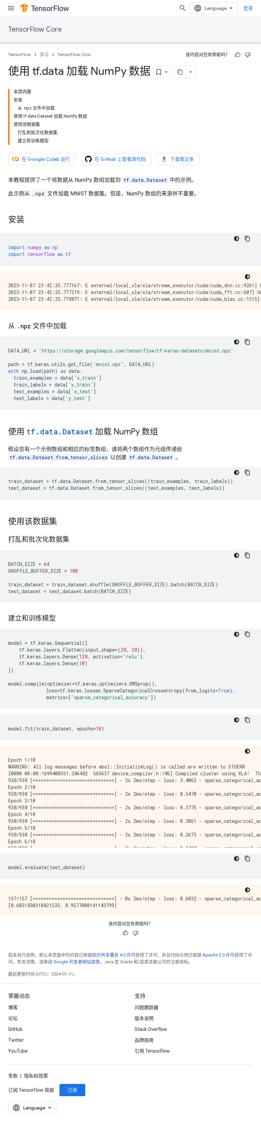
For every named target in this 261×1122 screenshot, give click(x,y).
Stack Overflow (151, 1029)
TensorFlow (19, 54)
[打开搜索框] (183, 8)
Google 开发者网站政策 (76, 961)
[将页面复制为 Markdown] (180, 72)
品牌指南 (144, 1040)
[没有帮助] (248, 55)
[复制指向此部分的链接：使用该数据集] (64, 522)
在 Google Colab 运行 (46, 159)
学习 (44, 54)
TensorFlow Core (35, 29)
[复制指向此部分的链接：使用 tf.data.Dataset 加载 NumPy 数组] (165, 432)
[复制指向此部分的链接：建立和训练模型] (62, 619)
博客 (13, 1007)
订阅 (72, 1090)
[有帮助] (237, 55)
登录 (248, 8)
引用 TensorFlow (152, 1051)
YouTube (18, 1051)
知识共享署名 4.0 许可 (113, 954)
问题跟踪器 (146, 1007)
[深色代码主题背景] (236, 238)
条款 (13, 1075)
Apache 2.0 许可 (218, 954)
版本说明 (144, 1018)
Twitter (16, 1040)
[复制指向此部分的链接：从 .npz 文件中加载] (73, 327)
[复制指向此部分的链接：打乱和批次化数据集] (76, 540)
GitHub (15, 1029)
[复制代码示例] (247, 238)
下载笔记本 (182, 159)
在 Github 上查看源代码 (120, 159)
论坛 (13, 1018)
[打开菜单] (11, 8)
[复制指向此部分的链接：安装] (31, 220)
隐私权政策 (36, 1075)
